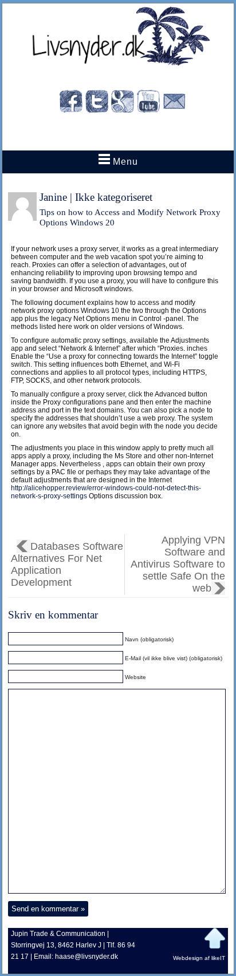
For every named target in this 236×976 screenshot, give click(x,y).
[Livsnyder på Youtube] (148, 103)
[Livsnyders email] (174, 103)
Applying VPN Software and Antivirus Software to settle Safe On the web (178, 564)
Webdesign (188, 958)
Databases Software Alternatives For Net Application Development (67, 564)
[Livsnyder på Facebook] (71, 103)
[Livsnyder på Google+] (122, 103)
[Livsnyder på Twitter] (96, 103)
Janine (53, 197)
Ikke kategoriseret (113, 197)
